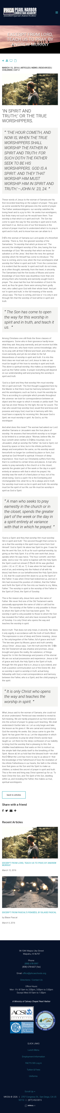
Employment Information (33, 1056)
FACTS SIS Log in (33, 1063)
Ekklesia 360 (30, 1105)
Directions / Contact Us (31, 980)
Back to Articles (14, 795)
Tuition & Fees (33, 1069)
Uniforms (33, 1076)
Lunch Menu (33, 1050)
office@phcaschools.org (34, 973)
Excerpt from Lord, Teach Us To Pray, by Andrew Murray (29, 864)
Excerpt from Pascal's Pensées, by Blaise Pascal (29, 912)
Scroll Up (29, 1091)
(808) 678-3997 (31, 963)
